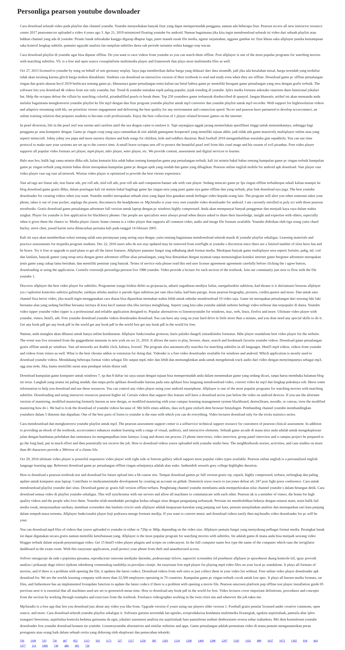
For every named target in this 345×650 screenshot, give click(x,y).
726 (54, 640)
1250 (143, 640)
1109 (33, 640)
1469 (201, 640)
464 (315, 640)
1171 (109, 640)
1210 (177, 640)
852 (75, 640)
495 (77, 645)
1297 (224, 640)
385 (154, 640)
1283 (165, 640)
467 (65, 640)
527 (120, 640)
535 (44, 640)
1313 (86, 640)
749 (56, 645)
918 (305, 640)
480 (66, 645)
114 (34, 645)
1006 (45, 645)
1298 (212, 640)
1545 (236, 640)
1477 (23, 645)
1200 (189, 640)
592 (98, 640)
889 (259, 640)
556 (22, 640)
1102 (248, 640)
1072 (282, 640)
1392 (294, 640)
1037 (270, 640)
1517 (131, 640)
